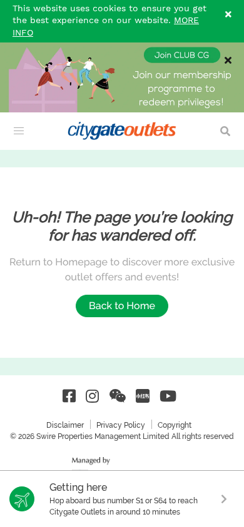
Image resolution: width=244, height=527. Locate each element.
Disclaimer (65, 425)
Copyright (174, 425)
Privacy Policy (120, 425)
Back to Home (122, 306)
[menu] (19, 131)
